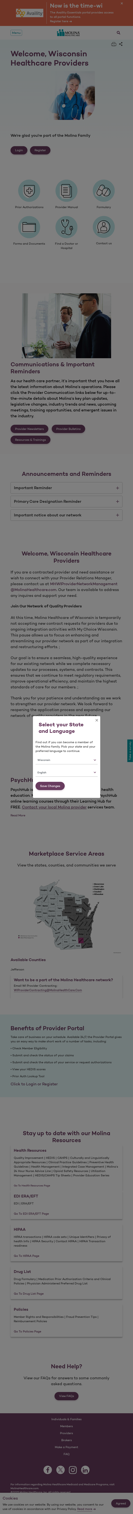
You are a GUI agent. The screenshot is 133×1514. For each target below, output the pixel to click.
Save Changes (50, 786)
